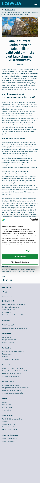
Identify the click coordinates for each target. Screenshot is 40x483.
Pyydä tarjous (6, 337)
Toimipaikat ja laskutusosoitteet (12, 419)
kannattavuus (12, 269)
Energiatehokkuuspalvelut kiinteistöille (14, 371)
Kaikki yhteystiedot (8, 342)
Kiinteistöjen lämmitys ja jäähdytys (13, 368)
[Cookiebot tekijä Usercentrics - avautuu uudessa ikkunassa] (30, 219)
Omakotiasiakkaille (8, 382)
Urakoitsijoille (6, 312)
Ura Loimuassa (7, 407)
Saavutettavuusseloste (9, 429)
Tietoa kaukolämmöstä (9, 438)
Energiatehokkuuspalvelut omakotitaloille (15, 388)
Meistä (4, 402)
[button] (31, 4)
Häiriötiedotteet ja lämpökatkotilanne (14, 328)
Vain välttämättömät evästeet (20, 262)
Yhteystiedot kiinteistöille (10, 376)
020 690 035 (8, 300)
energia (4, 269)
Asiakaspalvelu (7, 297)
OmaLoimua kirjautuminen (11, 307)
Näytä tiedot (30, 251)
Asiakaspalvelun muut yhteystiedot (13, 304)
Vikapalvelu (6, 320)
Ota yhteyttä (6, 334)
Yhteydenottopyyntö (9, 340)
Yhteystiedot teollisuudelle (11, 359)
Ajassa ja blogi (6, 410)
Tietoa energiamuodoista (10, 435)
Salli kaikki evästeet (20, 256)
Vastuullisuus (6, 405)
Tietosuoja (5, 422)
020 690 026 (8, 324)
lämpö (19, 271)
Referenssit (6, 357)
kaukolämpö (17, 87)
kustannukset (30, 269)
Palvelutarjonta (7, 354)
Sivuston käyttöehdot (9, 427)
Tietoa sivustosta (7, 416)
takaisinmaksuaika (28, 271)
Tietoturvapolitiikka (8, 424)
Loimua (4, 399)
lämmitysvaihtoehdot (9, 271)
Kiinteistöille (6, 365)
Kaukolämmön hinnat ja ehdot (12, 373)
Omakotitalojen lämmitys (10, 385)
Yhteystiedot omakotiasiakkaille (12, 393)
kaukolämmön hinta (7, 174)
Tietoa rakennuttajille (9, 310)
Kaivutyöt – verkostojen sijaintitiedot (14, 315)
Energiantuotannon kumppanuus (13, 351)
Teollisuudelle (6, 348)
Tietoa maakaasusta (8, 441)
